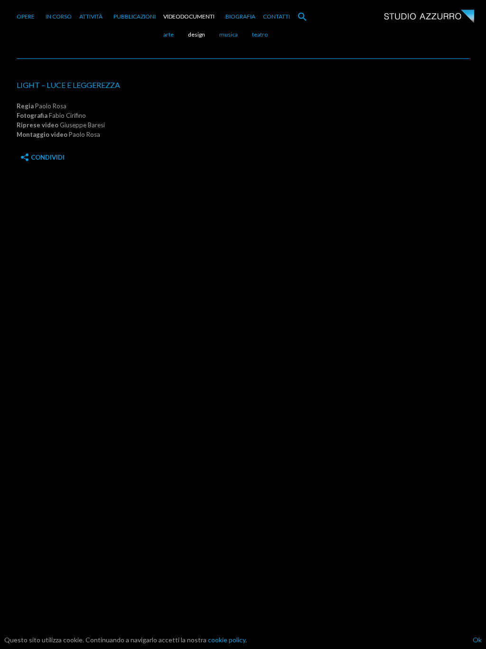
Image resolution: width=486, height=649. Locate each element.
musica (228, 34)
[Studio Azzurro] (429, 17)
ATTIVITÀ (91, 16)
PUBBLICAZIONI (134, 16)
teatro (260, 34)
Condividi (48, 157)
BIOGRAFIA (240, 16)
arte (168, 34)
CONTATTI (276, 16)
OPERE (26, 16)
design (196, 34)
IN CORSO (59, 16)
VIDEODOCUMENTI (189, 16)
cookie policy (226, 640)
